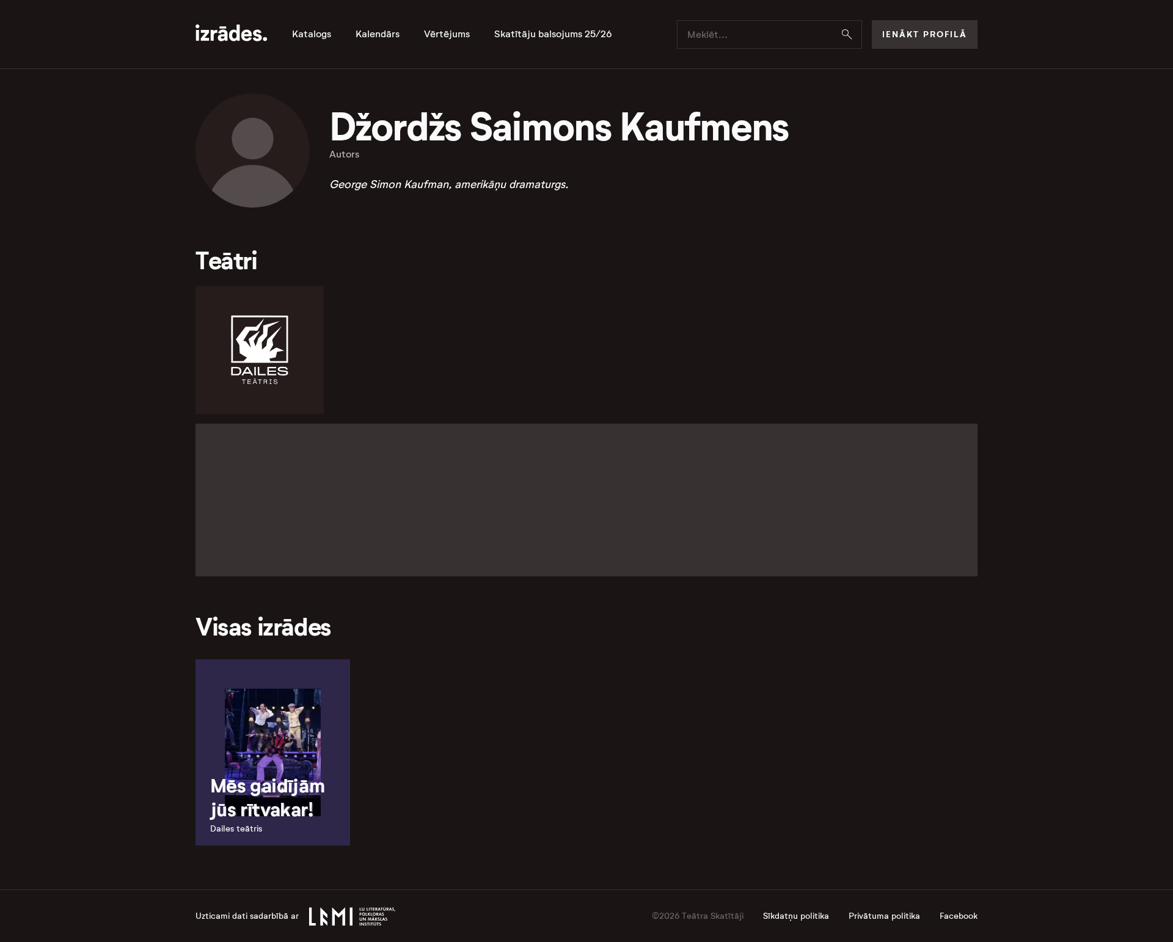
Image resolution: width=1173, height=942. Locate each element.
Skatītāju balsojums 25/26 (553, 34)
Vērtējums (447, 34)
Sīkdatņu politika (796, 916)
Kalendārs (378, 34)
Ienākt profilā (924, 34)
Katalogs (311, 34)
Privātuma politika (884, 916)
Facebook (959, 916)
